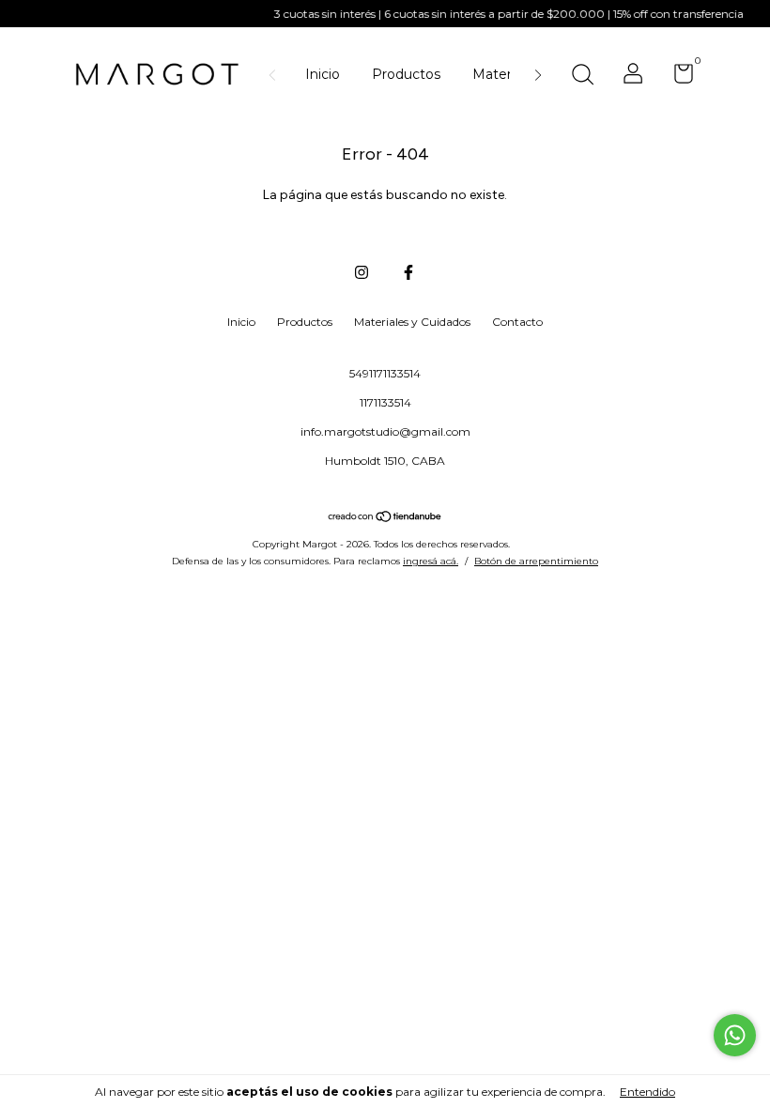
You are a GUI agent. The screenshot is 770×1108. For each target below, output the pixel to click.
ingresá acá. (430, 561)
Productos (406, 74)
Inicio (322, 74)
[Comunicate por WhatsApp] (735, 1035)
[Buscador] (582, 76)
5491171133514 (385, 373)
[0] (676, 77)
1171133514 (385, 402)
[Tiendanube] (385, 518)
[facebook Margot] (408, 272)
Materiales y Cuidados (412, 322)
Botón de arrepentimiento (536, 561)
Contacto (517, 322)
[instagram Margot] (361, 272)
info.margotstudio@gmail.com (385, 431)
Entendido (647, 1092)
